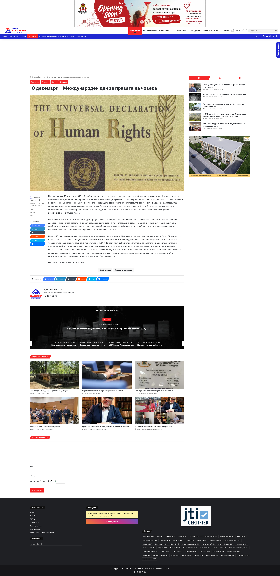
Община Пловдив (150, 551)
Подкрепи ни (35, 529)
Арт (160, 536)
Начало (34, 77)
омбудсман (106, 270)
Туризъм (198, 555)
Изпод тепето (208, 544)
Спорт (146, 555)
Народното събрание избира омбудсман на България (102, 391)
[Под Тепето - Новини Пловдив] (15, 30)
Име (31, 466)
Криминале (149, 548)
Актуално (148, 536)
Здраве (196, 30)
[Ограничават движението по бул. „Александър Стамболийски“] (195, 107)
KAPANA (225, 30)
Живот (54, 82)
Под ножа (205, 551)
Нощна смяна (219, 548)
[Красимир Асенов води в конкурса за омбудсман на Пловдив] (107, 411)
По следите (219, 551)
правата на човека (124, 270)
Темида (186, 555)
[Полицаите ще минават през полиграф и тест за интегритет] (195, 88)
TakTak (32, 519)
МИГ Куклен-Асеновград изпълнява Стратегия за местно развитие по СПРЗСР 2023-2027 (107, 328)
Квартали (241, 544)
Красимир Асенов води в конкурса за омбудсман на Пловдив (105, 426)
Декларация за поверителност (42, 533)
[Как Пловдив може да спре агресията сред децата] (54, 375)
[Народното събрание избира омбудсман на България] (107, 375)
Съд (174, 555)
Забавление (215, 540)
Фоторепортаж (227, 555)
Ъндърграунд (243, 555)
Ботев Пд (182, 536)
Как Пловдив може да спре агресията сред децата (49, 391)
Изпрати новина (36, 526)
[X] (50, 296)
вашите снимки (149, 559)
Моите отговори (190, 548)
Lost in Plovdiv (211, 30)
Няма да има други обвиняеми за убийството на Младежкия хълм (64, 36)
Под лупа (177, 551)
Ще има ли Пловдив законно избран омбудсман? (153, 426)
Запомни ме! (36, 476)
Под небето (191, 551)
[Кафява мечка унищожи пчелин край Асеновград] (195, 97)
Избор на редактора (190, 544)
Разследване (233, 551)
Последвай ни (112, 522)
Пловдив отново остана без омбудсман (45, 426)
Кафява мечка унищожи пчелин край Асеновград (224, 94)
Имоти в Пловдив (225, 544)
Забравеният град (232, 540)
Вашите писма (211, 536)
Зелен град (160, 544)
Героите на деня (150, 540)
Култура (162, 548)
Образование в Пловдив (238, 548)
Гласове (45, 82)
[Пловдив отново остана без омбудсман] (54, 411)
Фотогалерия (212, 555)
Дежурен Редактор (53, 289)
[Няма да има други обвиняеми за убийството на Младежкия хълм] (195, 126)
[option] (107, 327)
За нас (32, 512)
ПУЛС (165, 551)
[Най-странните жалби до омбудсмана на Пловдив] (159, 375)
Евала (190, 540)
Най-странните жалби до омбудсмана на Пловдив (154, 391)
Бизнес (170, 536)
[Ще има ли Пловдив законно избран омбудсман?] (159, 411)
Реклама (33, 516)
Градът (178, 540)
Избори (174, 544)
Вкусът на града (227, 536)
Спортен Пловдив (160, 555)
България (41, 77)
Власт (241, 536)
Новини (136, 30)
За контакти (34, 523)
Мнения (175, 548)
